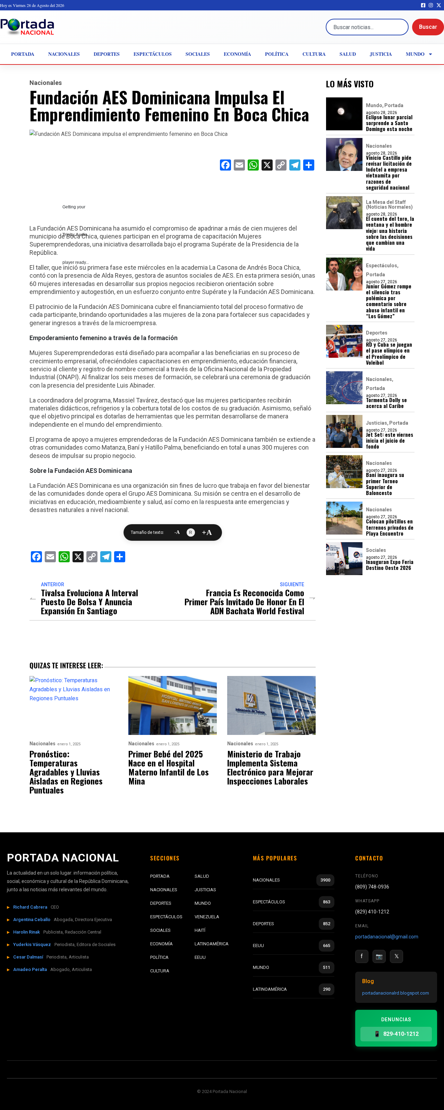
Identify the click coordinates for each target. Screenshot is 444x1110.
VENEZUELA (207, 916)
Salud (348, 54)
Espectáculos (153, 54)
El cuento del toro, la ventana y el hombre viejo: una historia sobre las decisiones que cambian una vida (390, 234)
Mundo (415, 54)
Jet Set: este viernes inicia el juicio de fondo (389, 441)
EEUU (200, 957)
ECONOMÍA (161, 943)
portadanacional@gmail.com (386, 936)
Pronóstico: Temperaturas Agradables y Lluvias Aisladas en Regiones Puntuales (66, 771)
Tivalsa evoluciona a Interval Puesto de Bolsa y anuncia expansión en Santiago (89, 601)
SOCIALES (160, 930)
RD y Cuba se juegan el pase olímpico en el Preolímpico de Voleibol (389, 353)
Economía (237, 54)
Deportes (107, 54)
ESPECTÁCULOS (166, 916)
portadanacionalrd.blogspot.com (395, 993)
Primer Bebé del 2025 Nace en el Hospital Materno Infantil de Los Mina (168, 767)
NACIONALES (163, 889)
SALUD (202, 876)
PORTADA (160, 876)
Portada (22, 54)
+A (207, 532)
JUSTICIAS (205, 889)
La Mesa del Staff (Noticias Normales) (389, 204)
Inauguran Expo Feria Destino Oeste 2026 (389, 565)
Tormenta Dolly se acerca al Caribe (386, 403)
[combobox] (367, 27)
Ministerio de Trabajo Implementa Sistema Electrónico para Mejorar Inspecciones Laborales (270, 767)
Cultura (314, 54)
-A (177, 532)
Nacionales (64, 54)
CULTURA (159, 970)
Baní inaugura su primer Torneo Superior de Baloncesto (385, 484)
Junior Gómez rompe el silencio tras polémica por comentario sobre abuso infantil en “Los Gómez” (388, 301)
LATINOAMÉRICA (212, 943)
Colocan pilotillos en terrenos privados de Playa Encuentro (389, 527)
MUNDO (203, 903)
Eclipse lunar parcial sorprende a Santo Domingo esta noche (389, 123)
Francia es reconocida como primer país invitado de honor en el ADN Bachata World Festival (244, 601)
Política (277, 54)
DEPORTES (160, 903)
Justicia (381, 54)
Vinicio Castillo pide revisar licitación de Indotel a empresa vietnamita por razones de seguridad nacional (389, 173)
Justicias (376, 422)
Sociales (198, 54)
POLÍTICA (159, 957)
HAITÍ (200, 930)
